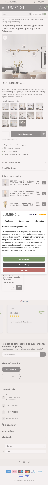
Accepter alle (24, 259)
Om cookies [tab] (24, 221)
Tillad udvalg (24, 265)
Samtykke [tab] (8, 221)
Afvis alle (24, 270)
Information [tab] (39, 221)
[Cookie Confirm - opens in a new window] (37, 214)
